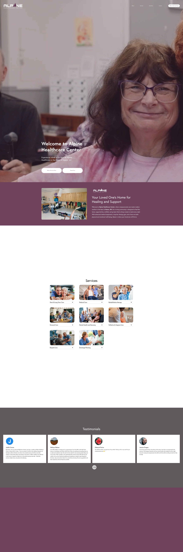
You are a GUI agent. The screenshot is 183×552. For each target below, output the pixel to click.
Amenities (151, 5)
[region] (91, 449)
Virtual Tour (72, 170)
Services (141, 5)
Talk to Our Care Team (174, 5)
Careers (160, 5)
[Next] (94, 467)
